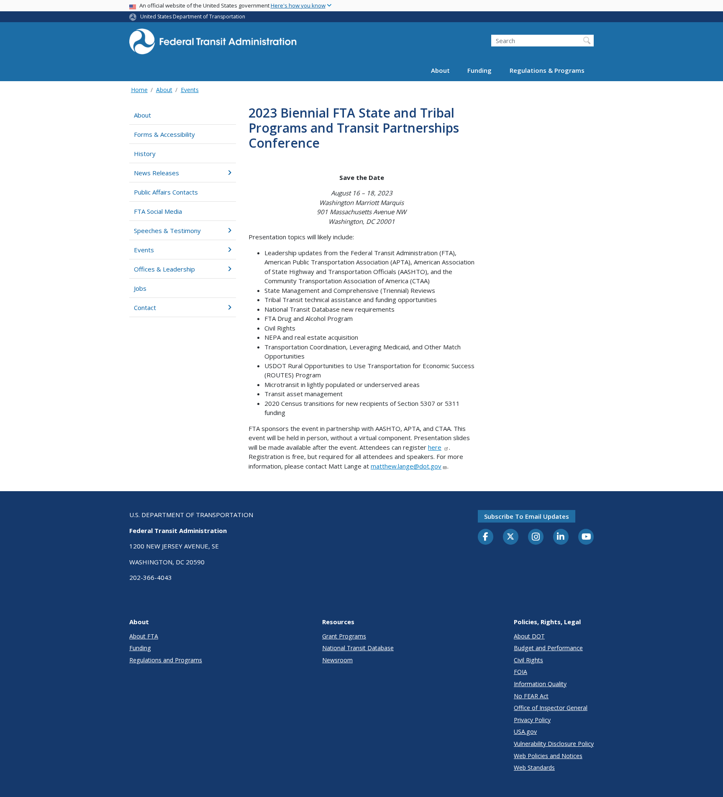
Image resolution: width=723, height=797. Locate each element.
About (440, 70)
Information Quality (540, 684)
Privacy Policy (532, 720)
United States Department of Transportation (192, 16)
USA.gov (525, 731)
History (145, 153)
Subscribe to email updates (526, 516)
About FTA (143, 636)
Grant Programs (344, 636)
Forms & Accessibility (164, 134)
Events (190, 90)
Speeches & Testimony (167, 230)
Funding (479, 70)
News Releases (156, 173)
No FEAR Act (531, 696)
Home (139, 90)
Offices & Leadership (164, 269)
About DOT (529, 636)
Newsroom (337, 660)
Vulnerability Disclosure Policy (554, 744)
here (434, 447)
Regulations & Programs (547, 70)
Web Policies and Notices (548, 756)
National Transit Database (358, 648)
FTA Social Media (158, 211)
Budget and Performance (548, 648)
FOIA (520, 672)
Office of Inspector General (550, 708)
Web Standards (534, 767)
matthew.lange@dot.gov (406, 466)
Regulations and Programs (165, 660)
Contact (145, 307)
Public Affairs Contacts (166, 192)
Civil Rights (528, 660)
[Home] (213, 44)
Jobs (140, 288)
